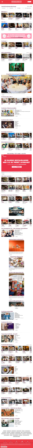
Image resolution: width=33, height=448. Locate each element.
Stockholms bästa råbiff (6, 365)
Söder (2, 18)
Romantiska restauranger (6, 131)
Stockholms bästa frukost (6, 322)
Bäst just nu (4, 11)
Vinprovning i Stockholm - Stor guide (9, 334)
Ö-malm (18, 18)
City (3, 59)
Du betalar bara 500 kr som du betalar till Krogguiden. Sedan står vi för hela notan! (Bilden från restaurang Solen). (13, 93)
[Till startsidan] (16, 2)
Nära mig (3, 21)
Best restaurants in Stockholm (7, 375)
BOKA (9, 27)
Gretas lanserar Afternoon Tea (16, 256)
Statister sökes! (16, 206)
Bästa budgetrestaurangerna (7, 142)
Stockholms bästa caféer (6, 96)
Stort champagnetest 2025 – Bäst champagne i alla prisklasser (14, 228)
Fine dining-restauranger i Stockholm (9, 195)
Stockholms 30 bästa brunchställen (8, 108)
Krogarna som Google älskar (7, 355)
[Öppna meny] (2, 2)
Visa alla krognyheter (16, 308)
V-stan (2, 48)
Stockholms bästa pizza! (6, 183)
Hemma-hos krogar (5, 386)
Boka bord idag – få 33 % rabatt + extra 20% (16, 153)
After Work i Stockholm (6, 176)
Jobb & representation (6, 52)
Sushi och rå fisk (4, 218)
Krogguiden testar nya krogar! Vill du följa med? (16, 74)
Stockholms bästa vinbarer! (7, 120)
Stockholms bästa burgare (6, 344)
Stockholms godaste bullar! (7, 311)
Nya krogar (3, 41)
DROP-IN (2, 27)
